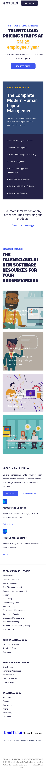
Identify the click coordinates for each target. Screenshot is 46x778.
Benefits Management (12, 587)
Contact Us (7, 704)
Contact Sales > (30, 493)
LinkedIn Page (8, 682)
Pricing (5, 708)
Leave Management (11, 602)
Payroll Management (11, 583)
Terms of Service (10, 678)
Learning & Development (13, 617)
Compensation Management (15, 590)
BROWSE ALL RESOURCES (13, 249)
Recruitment (8, 575)
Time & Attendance (11, 579)
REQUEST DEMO (23, 66)
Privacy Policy (8, 674)
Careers (6, 701)
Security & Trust (10, 648)
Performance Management (14, 610)
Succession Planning (11, 614)
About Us (7, 697)
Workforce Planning (11, 621)
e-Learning (7, 598)
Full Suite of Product (11, 644)
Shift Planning (9, 606)
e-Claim (6, 594)
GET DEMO (29, 3)
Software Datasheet (12, 670)
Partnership (8, 712)
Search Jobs (8, 666)
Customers (7, 652)
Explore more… (9, 629)
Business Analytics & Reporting (16, 625)
